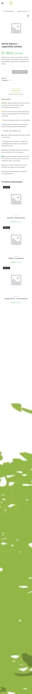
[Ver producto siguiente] (29, 11)
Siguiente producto (23, 11)
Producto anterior (8, 11)
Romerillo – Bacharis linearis (16, 218)
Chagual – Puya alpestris (16, 258)
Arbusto (10, 80)
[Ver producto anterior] (3, 11)
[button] (2, 3)
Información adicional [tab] (16, 94)
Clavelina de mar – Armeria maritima (16, 298)
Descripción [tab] (16, 90)
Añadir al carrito (20, 72)
